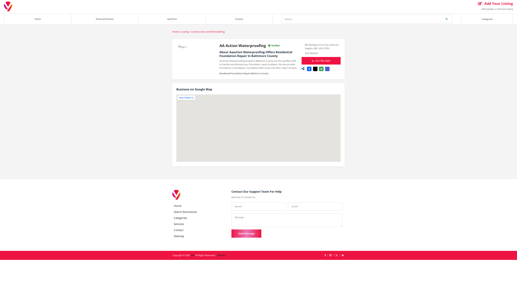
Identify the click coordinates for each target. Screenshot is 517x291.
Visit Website (311, 53)
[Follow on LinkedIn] (343, 255)
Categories (487, 19)
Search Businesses (185, 212)
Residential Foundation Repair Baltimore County (243, 73)
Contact (239, 19)
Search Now (442, 19)
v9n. (193, 255)
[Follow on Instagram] (330, 255)
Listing (185, 31)
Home (38, 19)
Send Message (246, 233)
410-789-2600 (322, 60)
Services (179, 224)
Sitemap (179, 236)
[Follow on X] (337, 255)
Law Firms (172, 19)
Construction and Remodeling (208, 31)
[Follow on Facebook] (325, 255)
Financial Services (105, 19)
